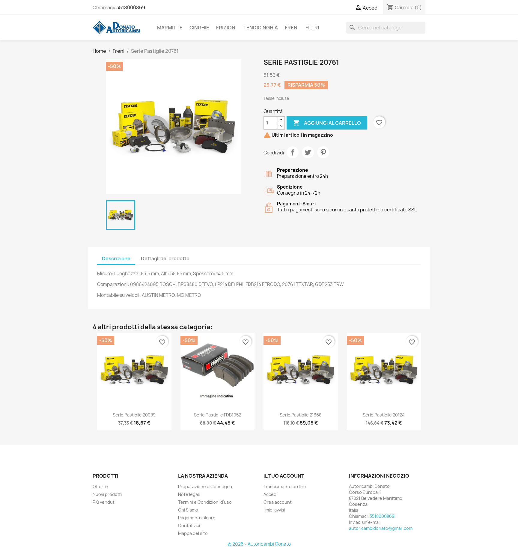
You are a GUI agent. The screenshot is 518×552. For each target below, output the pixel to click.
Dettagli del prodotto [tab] (165, 258)
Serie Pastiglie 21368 (300, 415)
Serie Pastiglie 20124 (384, 415)
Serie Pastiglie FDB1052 (217, 415)
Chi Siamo (188, 510)
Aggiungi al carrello (327, 122)
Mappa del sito (193, 533)
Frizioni (226, 27)
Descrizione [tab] (116, 258)
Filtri (312, 27)
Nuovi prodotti (107, 494)
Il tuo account (283, 476)
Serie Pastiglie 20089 (134, 415)
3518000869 (130, 7)
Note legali (189, 494)
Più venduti (104, 502)
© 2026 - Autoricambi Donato (259, 544)
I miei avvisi (274, 510)
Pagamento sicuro (197, 518)
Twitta (308, 152)
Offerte (100, 486)
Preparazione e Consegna (205, 486)
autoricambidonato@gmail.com (380, 528)
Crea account (277, 502)
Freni (292, 27)
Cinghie (199, 27)
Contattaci (189, 525)
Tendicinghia (260, 27)
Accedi (270, 494)
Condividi (293, 152)
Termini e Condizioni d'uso (205, 502)
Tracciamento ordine (284, 486)
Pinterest (323, 152)
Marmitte (170, 27)
